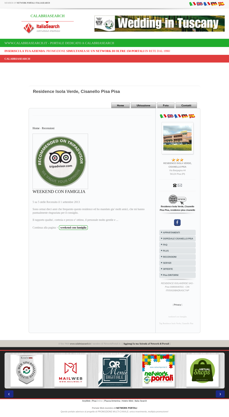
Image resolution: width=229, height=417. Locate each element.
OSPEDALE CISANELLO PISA (178, 238)
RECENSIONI (169, 257)
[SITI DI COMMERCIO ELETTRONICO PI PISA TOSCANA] (196, 370)
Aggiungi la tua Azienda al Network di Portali (146, 343)
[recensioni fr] (206, 4)
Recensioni (48, 128)
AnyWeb (86, 401)
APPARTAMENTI (171, 232)
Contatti (186, 105)
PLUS (166, 251)
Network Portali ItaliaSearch (33, 3)
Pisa (94, 401)
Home (120, 105)
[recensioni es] (221, 4)
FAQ (165, 245)
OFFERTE (168, 269)
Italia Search (141, 401)
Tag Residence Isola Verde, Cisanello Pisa (176, 323)
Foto (166, 105)
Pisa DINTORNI (170, 275)
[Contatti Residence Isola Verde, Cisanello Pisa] (177, 185)
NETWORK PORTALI (126, 408)
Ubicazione (143, 105)
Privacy (177, 305)
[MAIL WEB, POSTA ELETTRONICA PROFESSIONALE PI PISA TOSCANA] (64, 370)
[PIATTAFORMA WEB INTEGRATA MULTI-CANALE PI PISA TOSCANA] (20, 370)
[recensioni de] (214, 4)
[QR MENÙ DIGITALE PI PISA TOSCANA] (108, 370)
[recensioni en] (199, 4)
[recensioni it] (192, 4)
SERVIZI (167, 263)
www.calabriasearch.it (80, 343)
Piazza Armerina (112, 401)
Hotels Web (127, 401)
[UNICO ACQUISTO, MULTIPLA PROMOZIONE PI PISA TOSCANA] (152, 370)
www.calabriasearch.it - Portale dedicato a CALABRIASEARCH (59, 43)
